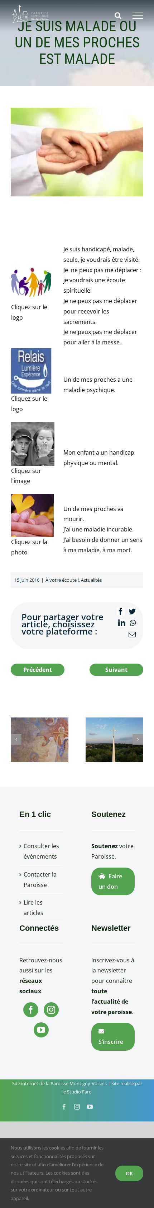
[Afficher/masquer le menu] (138, 16)
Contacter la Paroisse (40, 879)
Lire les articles (33, 907)
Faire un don (110, 881)
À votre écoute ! (62, 580)
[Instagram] (51, 1009)
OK (129, 1173)
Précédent (37, 670)
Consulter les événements (41, 851)
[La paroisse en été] (114, 739)
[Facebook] (30, 1009)
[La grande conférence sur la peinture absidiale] (39, 739)
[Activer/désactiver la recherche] (118, 15)
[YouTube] (41, 1029)
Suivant (116, 670)
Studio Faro (79, 1091)
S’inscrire (110, 1042)
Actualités (91, 580)
